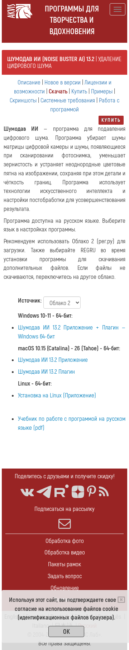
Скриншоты (23, 100)
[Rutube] (61, 491)
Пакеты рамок (64, 564)
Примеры (102, 91)
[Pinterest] (91, 492)
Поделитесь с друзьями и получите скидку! (65, 476)
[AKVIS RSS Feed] (104, 492)
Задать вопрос (65, 576)
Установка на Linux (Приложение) (57, 395)
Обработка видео (64, 552)
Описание (29, 82)
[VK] (27, 492)
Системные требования (67, 100)
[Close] (121, 600)
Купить (79, 91)
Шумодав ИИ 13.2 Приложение (53, 360)
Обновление (65, 588)
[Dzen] (78, 492)
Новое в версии (62, 82)
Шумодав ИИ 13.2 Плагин (46, 371)
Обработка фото (65, 541)
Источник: (30, 300)
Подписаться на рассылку (64, 509)
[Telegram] (44, 492)
